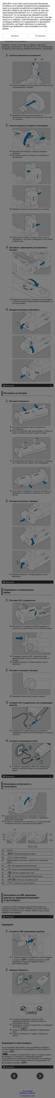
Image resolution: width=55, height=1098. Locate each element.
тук (28, 13)
